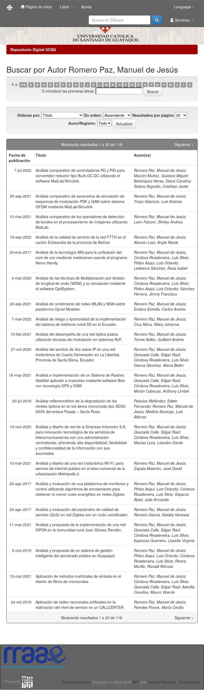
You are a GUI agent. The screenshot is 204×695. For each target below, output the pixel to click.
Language (182, 6)
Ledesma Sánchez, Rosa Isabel (160, 268)
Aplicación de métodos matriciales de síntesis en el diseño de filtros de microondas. (78, 578)
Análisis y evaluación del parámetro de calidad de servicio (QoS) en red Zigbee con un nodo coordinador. (82, 512)
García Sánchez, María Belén (159, 365)
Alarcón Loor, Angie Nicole (156, 242)
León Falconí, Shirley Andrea (158, 221)
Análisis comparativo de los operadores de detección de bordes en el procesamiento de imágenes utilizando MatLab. (82, 222)
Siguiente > (184, 144)
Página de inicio (38, 6)
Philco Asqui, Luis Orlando (156, 262)
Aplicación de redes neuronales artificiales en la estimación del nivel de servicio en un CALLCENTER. (80, 604)
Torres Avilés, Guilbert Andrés (159, 339)
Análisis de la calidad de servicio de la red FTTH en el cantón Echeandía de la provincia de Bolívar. (81, 239)
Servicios (182, 20)
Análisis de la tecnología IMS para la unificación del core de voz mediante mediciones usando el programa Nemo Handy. (81, 257)
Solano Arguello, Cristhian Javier (161, 186)
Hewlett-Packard (161, 682)
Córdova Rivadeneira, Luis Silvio (161, 257)
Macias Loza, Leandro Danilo (158, 442)
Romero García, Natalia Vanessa (161, 514)
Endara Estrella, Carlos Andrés (160, 309)
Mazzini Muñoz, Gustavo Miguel (161, 175)
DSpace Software (76, 682)
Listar (65, 6)
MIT (136, 682)
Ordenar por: (28, 115)
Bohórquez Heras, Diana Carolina (162, 181)
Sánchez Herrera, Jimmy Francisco (164, 291)
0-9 (23, 85)
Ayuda (86, 6)
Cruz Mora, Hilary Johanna (156, 324)
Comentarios (189, 682)
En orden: (93, 115)
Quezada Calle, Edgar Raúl (157, 354)
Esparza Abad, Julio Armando (161, 497)
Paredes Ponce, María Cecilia (159, 607)
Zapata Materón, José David (158, 468)
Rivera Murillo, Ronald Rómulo (160, 563)
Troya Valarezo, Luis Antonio (158, 201)
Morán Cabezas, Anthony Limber (161, 391)
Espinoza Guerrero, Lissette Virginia (164, 540)
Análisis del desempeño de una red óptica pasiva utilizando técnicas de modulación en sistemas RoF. (79, 336)
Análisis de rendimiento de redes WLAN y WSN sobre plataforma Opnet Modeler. (80, 306)
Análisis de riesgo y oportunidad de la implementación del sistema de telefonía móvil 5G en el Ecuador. (81, 321)
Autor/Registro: (82, 123)
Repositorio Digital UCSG (33, 49)
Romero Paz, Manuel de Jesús (159, 170)
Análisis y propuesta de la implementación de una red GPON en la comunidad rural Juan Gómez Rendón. (81, 527)
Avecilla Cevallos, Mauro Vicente (164, 589)
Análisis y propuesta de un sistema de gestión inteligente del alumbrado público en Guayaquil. (76, 553)
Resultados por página (153, 115)
